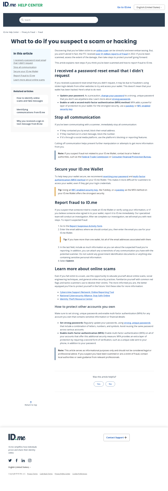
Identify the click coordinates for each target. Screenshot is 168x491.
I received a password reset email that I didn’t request (30, 61)
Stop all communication (25, 67)
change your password (112, 95)
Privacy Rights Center (62, 474)
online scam (102, 50)
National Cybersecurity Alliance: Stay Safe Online (85, 295)
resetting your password (115, 176)
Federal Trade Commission (95, 156)
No (110, 383)
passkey (130, 105)
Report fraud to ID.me (24, 75)
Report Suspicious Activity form (86, 226)
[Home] (23, 4)
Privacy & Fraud (28, 32)
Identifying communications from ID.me (31, 111)
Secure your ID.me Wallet (26, 71)
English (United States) (149, 7)
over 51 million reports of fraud (112, 53)
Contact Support (115, 437)
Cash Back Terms (46, 474)
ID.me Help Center (11, 32)
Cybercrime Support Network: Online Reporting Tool (87, 292)
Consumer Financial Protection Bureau (131, 156)
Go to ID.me (124, 7)
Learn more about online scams (29, 79)
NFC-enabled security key (85, 189)
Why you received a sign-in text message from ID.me (30, 122)
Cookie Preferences (79, 474)
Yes (98, 383)
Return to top (31, 404)
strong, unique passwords (137, 322)
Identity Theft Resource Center (76, 299)
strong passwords (121, 99)
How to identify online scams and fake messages (30, 99)
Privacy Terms (32, 474)
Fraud (40, 32)
